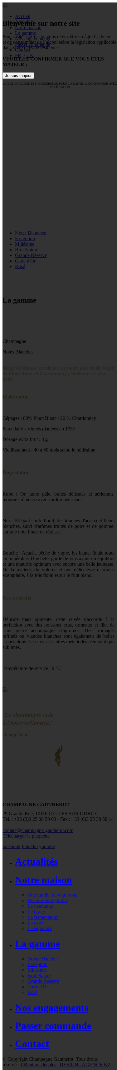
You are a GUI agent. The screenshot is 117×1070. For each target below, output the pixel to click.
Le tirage (36, 911)
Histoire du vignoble (47, 900)
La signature (39, 928)
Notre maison (43, 879)
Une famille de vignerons (52, 894)
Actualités (36, 861)
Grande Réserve (43, 981)
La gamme (37, 943)
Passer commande (53, 1025)
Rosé (32, 992)
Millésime (37, 970)
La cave (35, 922)
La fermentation (43, 917)
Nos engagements (51, 1007)
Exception (37, 964)
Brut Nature (39, 975)
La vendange (40, 906)
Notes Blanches (42, 958)
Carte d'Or (37, 986)
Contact (32, 1043)
